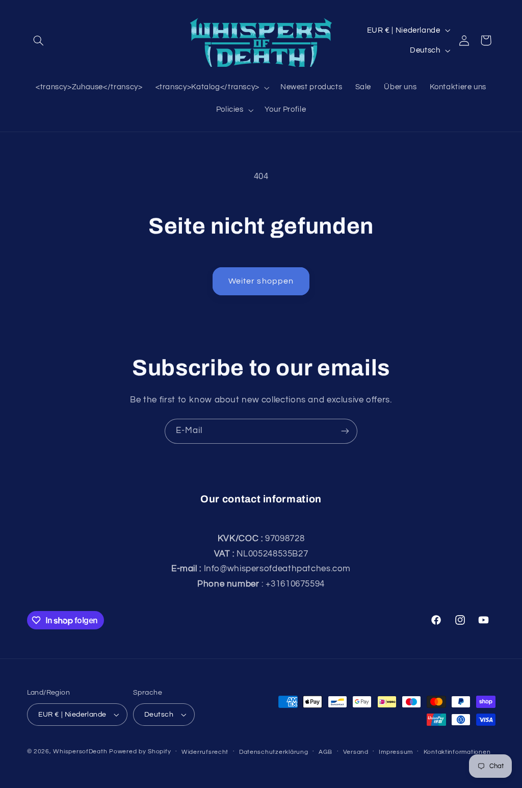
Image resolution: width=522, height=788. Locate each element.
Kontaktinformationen (457, 752)
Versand (356, 752)
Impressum (396, 752)
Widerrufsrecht (204, 752)
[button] (38, 40)
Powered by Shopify (140, 751)
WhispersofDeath (80, 751)
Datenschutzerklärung (273, 752)
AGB (325, 752)
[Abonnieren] (345, 431)
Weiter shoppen (261, 281)
